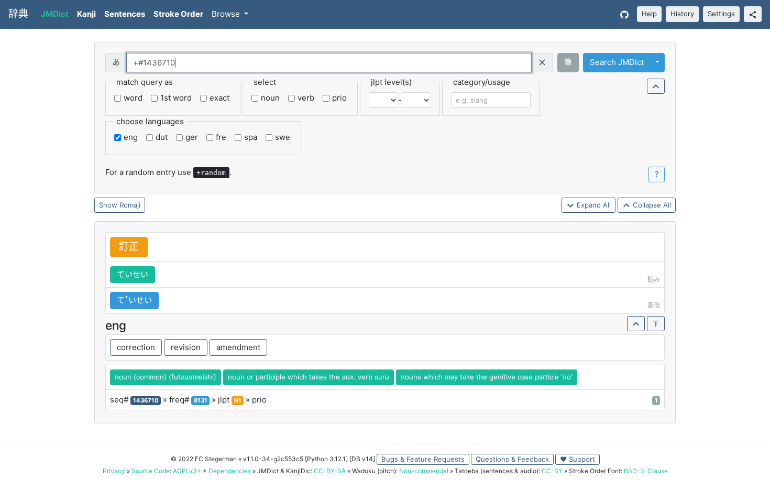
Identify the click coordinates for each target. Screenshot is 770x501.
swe (282, 137)
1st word (176, 98)
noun (270, 98)
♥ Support (577, 459)
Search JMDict (617, 62)
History (682, 13)
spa (250, 137)
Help (649, 13)
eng (131, 137)
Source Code (150, 471)
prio (339, 98)
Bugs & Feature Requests (423, 459)
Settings (721, 13)
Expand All (593, 205)
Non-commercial (423, 471)
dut (162, 137)
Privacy (114, 471)
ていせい (132, 274)
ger (191, 137)
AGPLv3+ (187, 471)
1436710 (146, 400)
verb (306, 98)
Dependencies (229, 471)
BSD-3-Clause (646, 471)
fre (221, 137)
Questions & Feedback (512, 459)
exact (219, 98)
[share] (753, 14)
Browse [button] (227, 14)
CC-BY (552, 471)
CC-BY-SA (330, 471)
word (133, 98)
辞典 (18, 14)
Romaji (129, 205)
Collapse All (651, 205)
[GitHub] (624, 14)
